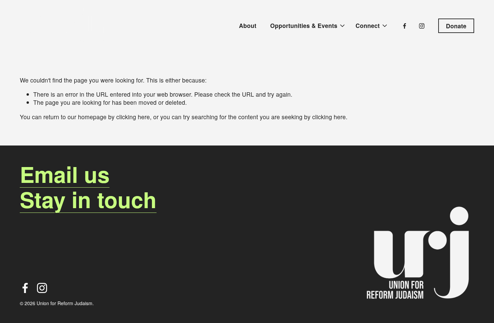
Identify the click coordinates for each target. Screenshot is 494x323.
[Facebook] (404, 26)
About (247, 25)
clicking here (133, 116)
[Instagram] (421, 26)
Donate (456, 26)
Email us (65, 174)
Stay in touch (88, 199)
